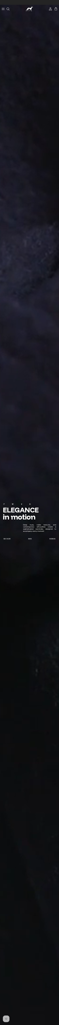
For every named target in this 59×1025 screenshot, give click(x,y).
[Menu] (3, 9)
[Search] (9, 9)
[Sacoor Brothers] (29, 9)
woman (52, 538)
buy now (7, 538)
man (30, 538)
